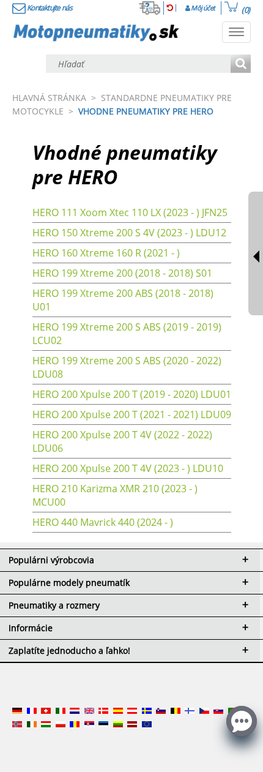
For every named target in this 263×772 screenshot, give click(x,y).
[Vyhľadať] (241, 64)
